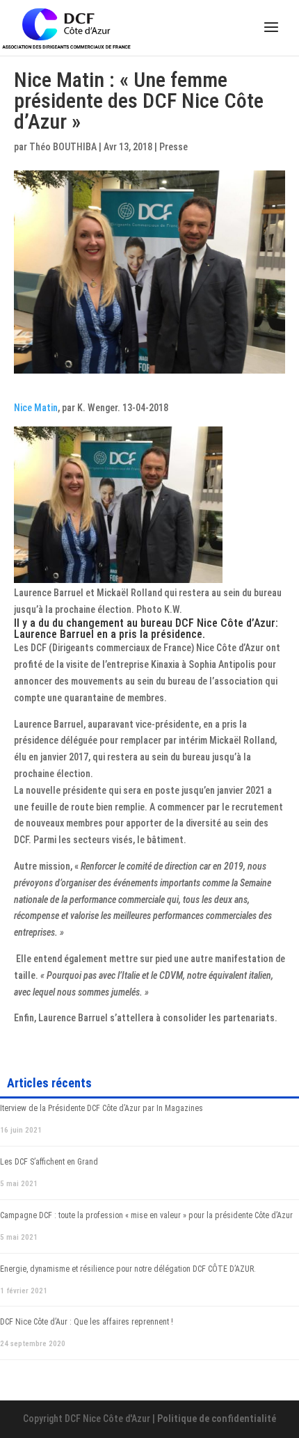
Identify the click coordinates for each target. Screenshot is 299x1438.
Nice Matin (36, 407)
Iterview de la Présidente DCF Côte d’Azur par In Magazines (101, 1108)
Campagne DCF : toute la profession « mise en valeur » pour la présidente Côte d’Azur (146, 1215)
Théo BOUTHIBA (63, 146)
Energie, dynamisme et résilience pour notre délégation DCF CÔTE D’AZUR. (128, 1269)
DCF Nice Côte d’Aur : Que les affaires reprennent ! (86, 1322)
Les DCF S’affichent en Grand (49, 1162)
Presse (173, 146)
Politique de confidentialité (216, 1418)
